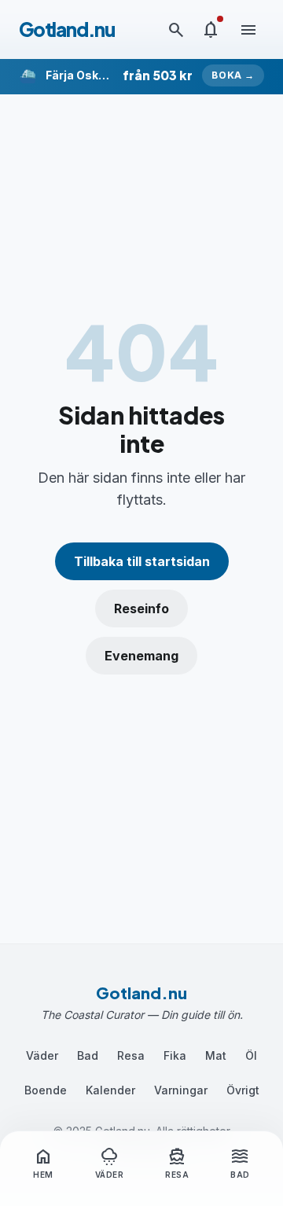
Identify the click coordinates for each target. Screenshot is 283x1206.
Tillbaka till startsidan (142, 561)
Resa (131, 1055)
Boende (45, 1090)
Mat (215, 1055)
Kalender (110, 1090)
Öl (251, 1055)
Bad (87, 1055)
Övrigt (242, 1090)
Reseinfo (141, 608)
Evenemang (141, 656)
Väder (42, 1055)
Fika (175, 1055)
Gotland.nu (67, 29)
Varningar (181, 1090)
